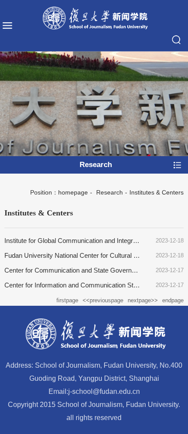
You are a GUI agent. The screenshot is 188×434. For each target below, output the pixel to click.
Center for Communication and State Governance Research (89, 270)
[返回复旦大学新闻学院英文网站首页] (94, 18)
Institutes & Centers (156, 192)
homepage (73, 192)
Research (108, 192)
